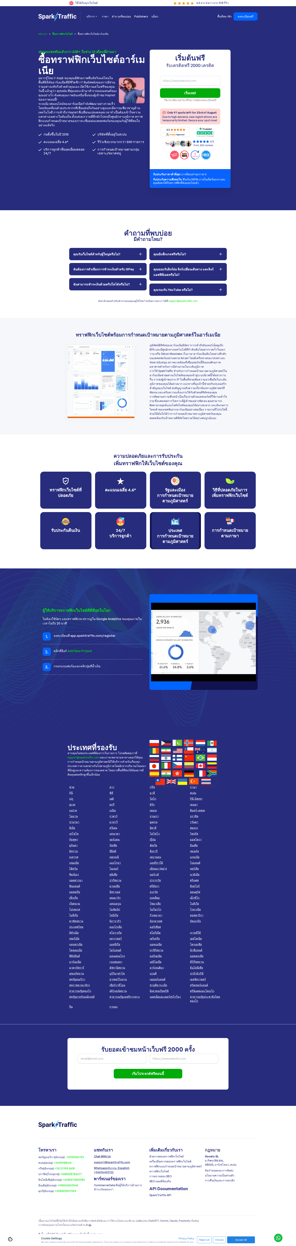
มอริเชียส (155, 927)
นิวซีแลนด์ (196, 950)
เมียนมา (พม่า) (158, 868)
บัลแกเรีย (195, 921)
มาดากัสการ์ (76, 967)
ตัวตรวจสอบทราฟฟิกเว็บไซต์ (166, 1156)
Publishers (141, 16)
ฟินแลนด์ (74, 886)
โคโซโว (155, 833)
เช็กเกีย (73, 897)
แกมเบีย (194, 857)
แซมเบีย (74, 862)
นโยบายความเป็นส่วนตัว (219, 1175)
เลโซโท (74, 833)
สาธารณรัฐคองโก (80, 991)
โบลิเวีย (194, 903)
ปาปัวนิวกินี (197, 973)
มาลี (152, 793)
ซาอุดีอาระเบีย (158, 985)
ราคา (105, 16)
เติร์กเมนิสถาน (118, 991)
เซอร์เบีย (74, 938)
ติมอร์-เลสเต (197, 810)
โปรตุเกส (74, 909)
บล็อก (154, 16)
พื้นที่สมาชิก (224, 16)
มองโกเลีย (115, 927)
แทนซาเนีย (75, 944)
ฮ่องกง (194, 828)
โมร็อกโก (155, 909)
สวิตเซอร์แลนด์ (199, 985)
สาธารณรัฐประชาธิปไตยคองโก (205, 999)
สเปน (193, 793)
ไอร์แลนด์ (115, 950)
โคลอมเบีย (75, 950)
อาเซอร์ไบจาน (118, 979)
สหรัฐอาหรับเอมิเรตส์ (82, 996)
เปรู (71, 798)
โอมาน (73, 816)
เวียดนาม (74, 903)
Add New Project (79, 651)
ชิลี (111, 793)
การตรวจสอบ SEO (160, 1176)
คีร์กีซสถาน (197, 961)
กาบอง (113, 1006)
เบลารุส (73, 857)
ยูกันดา (73, 845)
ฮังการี (154, 851)
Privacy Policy (186, 1238)
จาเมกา (154, 816)
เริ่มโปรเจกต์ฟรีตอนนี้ (148, 1073)
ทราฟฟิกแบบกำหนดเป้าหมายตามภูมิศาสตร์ (175, 1166)
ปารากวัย (155, 880)
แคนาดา (114, 833)
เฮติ (111, 798)
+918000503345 (67, 1185)
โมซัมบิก (114, 909)
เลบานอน (155, 857)
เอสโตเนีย (196, 938)
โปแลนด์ (195, 862)
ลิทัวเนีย (74, 932)
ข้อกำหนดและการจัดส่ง (219, 1170)
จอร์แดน (114, 839)
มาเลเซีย (114, 886)
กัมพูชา (73, 839)
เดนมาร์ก (115, 897)
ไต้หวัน (73, 868)
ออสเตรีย (74, 892)
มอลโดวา (196, 839)
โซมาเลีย (155, 903)
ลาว (111, 787)
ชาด (71, 787)
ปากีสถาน (115, 880)
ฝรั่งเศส (194, 880)
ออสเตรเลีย (196, 956)
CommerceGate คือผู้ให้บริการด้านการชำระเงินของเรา (118, 1187)
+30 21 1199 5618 (65, 1168)
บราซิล (194, 816)
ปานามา (74, 822)
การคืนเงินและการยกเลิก (220, 1180)
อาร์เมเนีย (75, 961)
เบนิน (112, 810)
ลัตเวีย (153, 845)
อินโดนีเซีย (196, 967)
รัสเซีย (113, 845)
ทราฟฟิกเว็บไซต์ (159, 1171)
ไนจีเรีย (73, 915)
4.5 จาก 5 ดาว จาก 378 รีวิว (212, 3)
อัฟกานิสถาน (117, 967)
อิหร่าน (73, 851)
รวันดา (194, 822)
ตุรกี (111, 804)
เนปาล (73, 810)
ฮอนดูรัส (195, 892)
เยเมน (153, 810)
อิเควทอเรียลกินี (159, 991)
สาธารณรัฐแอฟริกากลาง (124, 996)
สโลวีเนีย (155, 932)
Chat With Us (102, 1156)
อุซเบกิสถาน (76, 973)
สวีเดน (113, 828)
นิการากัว (115, 921)
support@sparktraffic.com (183, 301)
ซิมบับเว (74, 874)
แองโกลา (115, 862)
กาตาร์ (113, 816)
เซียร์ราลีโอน (117, 985)
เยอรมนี (114, 857)
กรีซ (152, 787)
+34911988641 (62, 1162)
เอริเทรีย (155, 938)
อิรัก (152, 804)
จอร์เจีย (194, 868)
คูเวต (72, 804)
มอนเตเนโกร (117, 956)
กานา (193, 787)
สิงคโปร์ (195, 886)
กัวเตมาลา (156, 915)
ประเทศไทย (76, 927)
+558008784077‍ (71, 1174)
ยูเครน (153, 822)
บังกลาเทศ (156, 921)
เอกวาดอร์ (115, 938)
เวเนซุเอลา (115, 961)
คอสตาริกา (196, 915)
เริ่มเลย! (190, 93)
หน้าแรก (42, 33)
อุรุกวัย (154, 892)
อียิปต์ (112, 851)
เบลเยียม (155, 897)
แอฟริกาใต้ (156, 862)
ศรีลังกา (154, 886)
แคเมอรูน (115, 903)
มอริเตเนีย (156, 956)
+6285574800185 (74, 1179)
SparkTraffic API (160, 1195)
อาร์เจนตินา (157, 967)
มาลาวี (113, 822)
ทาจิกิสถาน (156, 950)
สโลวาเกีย (115, 932)
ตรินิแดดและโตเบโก (202, 991)
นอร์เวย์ (154, 874)
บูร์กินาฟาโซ (117, 973)
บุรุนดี (153, 973)
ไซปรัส (194, 833)
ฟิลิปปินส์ (74, 956)
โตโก (153, 798)
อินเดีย (194, 845)
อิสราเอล (114, 892)
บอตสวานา (76, 880)
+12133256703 (75, 1157)
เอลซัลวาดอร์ (198, 979)
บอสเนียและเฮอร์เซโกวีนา (165, 996)
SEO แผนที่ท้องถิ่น (160, 1181)
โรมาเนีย (195, 909)
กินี (71, 793)
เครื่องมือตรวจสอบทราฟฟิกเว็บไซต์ (170, 1161)
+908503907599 (65, 1191)
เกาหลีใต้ (195, 932)
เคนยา (194, 804)
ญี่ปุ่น (153, 839)
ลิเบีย (72, 828)
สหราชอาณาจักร (79, 985)
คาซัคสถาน (76, 921)
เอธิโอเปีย (155, 961)
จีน (71, 1006)
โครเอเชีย (196, 944)
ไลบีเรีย (113, 915)
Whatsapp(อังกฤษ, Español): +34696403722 (112, 1170)
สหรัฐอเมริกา (77, 979)
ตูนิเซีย (113, 874)
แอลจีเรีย (114, 944)
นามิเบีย (194, 874)
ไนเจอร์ (113, 868)
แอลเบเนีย (156, 944)
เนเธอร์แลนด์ (157, 979)
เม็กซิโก (195, 897)
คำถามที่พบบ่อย (121, 16)
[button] (91, 16)
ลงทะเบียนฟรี (246, 16)
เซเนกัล (194, 851)
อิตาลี (153, 828)
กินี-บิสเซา (196, 798)
